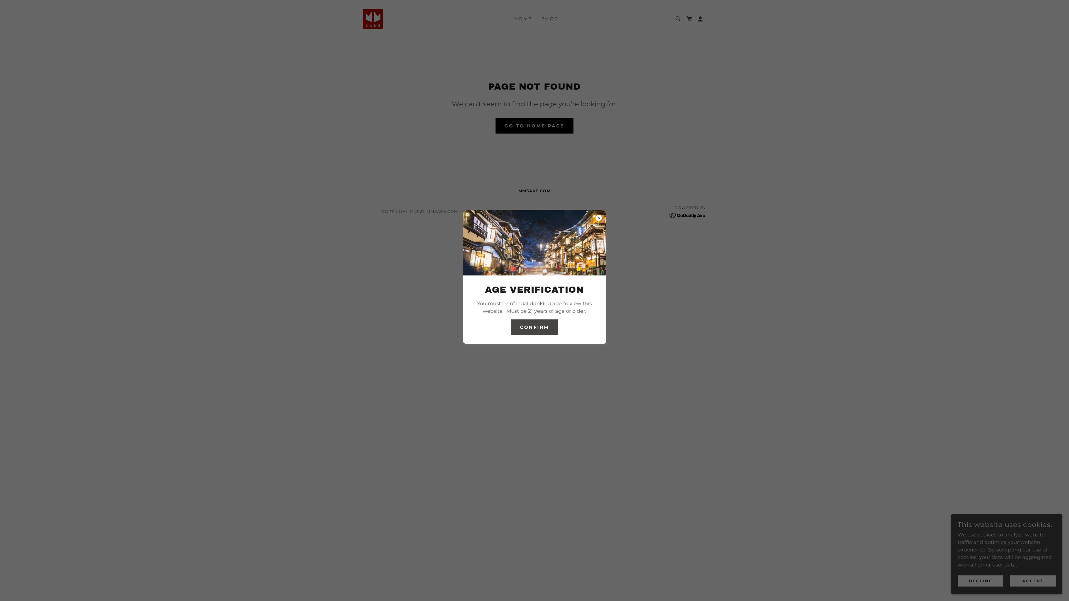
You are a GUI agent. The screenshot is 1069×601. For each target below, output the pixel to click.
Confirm (534, 327)
